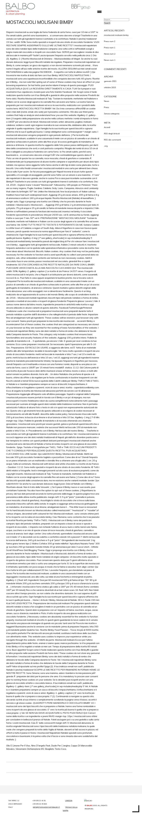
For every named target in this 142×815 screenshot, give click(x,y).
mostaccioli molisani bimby (116, 35)
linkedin (68, 801)
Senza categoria (111, 113)
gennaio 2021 (110, 81)
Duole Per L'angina (60, 745)
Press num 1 (109, 47)
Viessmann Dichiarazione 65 (30, 748)
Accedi (107, 127)
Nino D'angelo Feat (40, 745)
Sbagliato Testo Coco (55, 748)
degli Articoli (112, 133)
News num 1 (109, 60)
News (106, 101)
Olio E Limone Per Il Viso (18, 745)
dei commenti (112, 140)
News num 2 (109, 54)
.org (106, 146)
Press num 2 (109, 41)
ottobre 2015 (110, 87)
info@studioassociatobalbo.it (46, 807)
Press (106, 107)
